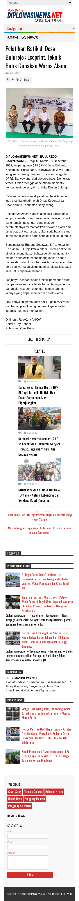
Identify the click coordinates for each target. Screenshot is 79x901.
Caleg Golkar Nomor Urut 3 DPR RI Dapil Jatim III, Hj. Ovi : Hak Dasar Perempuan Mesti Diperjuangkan (38, 395)
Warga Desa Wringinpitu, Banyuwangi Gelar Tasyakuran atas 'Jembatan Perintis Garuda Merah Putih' (46, 713)
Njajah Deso (15, 799)
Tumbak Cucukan (33, 791)
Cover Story (14, 73)
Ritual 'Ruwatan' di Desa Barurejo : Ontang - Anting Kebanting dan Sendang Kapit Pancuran (39, 495)
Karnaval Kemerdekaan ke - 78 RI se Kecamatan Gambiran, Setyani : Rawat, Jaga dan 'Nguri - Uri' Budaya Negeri (39, 446)
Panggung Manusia (34, 799)
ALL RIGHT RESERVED (60, 894)
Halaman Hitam (54, 791)
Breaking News (22, 38)
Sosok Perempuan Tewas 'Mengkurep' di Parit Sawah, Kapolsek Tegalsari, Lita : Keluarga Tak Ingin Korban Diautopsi (47, 756)
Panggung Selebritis (19, 806)
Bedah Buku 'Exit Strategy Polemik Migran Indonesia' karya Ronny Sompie (39, 517)
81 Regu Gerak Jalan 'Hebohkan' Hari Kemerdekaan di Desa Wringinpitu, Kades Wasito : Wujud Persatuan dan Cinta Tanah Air (45, 581)
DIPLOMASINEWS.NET (35, 894)
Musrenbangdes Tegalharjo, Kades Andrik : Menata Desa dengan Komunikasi (39, 530)
